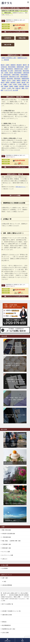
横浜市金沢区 (4, 76)
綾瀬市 (18, 82)
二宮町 (10, 84)
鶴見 (2, 90)
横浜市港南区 (18, 72)
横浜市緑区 (17, 78)
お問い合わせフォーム (21, 186)
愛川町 (27, 86)
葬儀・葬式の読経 (6, 530)
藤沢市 (25, 65)
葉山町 (23, 82)
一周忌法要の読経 (6, 537)
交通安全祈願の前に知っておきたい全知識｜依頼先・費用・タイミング (15, 415)
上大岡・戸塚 (10, 88)
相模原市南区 (20, 67)
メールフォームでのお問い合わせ (15, 32)
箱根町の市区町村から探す (9, 58)
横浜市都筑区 (24, 76)
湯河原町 (21, 86)
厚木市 (11, 72)
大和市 (6, 72)
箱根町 (11, 86)
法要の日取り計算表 (7, 614)
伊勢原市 (24, 80)
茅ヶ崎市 (10, 70)
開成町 (6, 86)
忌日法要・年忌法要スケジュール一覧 (11, 611)
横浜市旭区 (4, 70)
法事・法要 (5, 578)
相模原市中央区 (18, 68)
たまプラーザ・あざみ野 (11, 90)
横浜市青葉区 (12, 67)
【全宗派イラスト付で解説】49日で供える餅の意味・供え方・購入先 (15, 364)
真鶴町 (16, 86)
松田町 (25, 84)
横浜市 (2, 65)
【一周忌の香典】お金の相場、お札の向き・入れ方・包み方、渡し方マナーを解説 (15, 381)
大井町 (20, 84)
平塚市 (26, 68)
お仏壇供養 (5, 568)
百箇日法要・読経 (6, 548)
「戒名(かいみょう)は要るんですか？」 (13, 503)
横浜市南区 (10, 78)
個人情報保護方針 (6, 625)
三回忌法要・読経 (6, 544)
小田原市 (3, 78)
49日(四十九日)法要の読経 (8, 533)
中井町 (15, 84)
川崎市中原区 (18, 70)
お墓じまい (5, 558)
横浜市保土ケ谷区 (14, 76)
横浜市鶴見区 (9, 68)
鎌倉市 (4, 80)
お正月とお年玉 (8, 463)
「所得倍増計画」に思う (10, 520)
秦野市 (18, 80)
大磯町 (5, 84)
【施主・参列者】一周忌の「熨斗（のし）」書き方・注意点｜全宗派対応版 (14, 398)
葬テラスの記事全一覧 (7, 604)
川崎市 (7, 65)
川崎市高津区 (7, 74)
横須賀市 (19, 65)
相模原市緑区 (25, 78)
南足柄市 (13, 82)
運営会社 (4, 621)
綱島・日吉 (25, 88)
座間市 (7, 82)
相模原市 (13, 65)
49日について (7, 482)
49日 (5, 581)
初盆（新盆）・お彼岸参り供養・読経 (11, 540)
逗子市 (9, 80)
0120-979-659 (20, 25)
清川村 (4, 88)
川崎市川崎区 (15, 74)
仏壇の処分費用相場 (7, 585)
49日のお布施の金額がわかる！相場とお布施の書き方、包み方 (15, 347)
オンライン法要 (6, 551)
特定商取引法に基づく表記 (8, 629)
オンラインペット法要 (7, 555)
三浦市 (14, 80)
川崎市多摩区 (24, 74)
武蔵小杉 (18, 88)
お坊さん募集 (5, 632)
